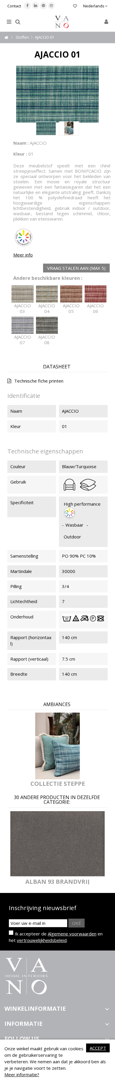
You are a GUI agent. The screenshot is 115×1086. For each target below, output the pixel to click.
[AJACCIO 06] (96, 294)
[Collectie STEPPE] (57, 746)
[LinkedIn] (35, 5)
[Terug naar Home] (6, 37)
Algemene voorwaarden (72, 934)
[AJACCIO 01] (46, 128)
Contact (14, 6)
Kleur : (20, 154)
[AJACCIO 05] (71, 294)
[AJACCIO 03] (23, 294)
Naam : (21, 143)
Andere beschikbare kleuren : (47, 278)
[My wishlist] (75, 6)
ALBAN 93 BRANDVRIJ (57, 882)
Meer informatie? (21, 1074)
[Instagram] (51, 5)
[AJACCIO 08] (47, 325)
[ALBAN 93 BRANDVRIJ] (57, 843)
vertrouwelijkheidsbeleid (42, 940)
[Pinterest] (43, 5)
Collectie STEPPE (57, 784)
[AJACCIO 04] (47, 294)
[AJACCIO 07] (23, 325)
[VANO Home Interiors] (62, 22)
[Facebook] (27, 5)
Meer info (23, 255)
